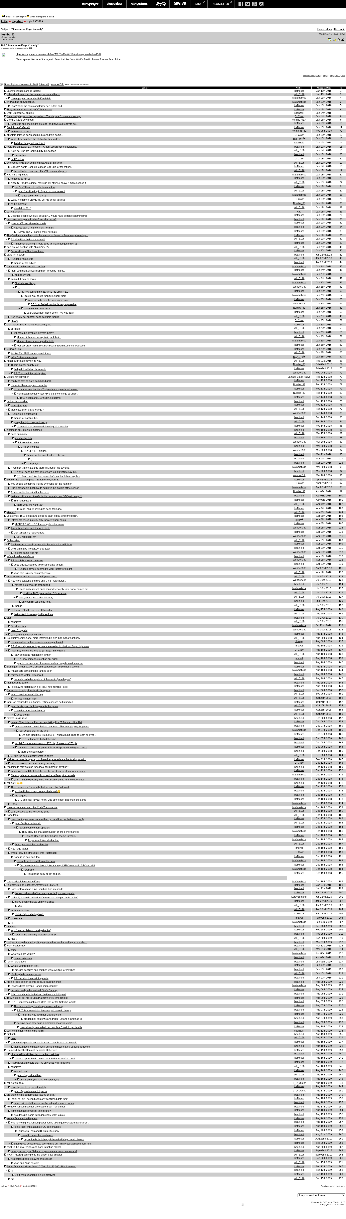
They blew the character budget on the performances (50, 831)
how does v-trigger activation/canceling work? (31, 219)
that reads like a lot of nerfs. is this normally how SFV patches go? (46, 496)
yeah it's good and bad (29, 1075)
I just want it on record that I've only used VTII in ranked (40, 1062)
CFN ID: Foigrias (30, 446)
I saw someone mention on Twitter (32, 654)
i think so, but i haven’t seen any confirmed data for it (39, 1099)
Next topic (339, 29)
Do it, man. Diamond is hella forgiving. (35, 1175)
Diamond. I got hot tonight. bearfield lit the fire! (31, 1050)
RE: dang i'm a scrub (22, 259)
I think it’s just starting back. (29, 914)
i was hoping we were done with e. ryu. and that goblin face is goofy (47, 819)
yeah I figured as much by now (30, 1091)
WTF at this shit (15, 211)
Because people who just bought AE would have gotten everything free (49, 215)
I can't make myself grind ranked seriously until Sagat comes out (53, 589)
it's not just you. (19, 405)
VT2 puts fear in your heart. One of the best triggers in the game (52, 799)
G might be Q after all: (18, 127)
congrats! (16, 622)
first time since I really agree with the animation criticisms (41, 544)
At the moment (18, 204)
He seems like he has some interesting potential (37, 642)
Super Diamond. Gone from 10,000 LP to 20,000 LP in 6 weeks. (41, 1166)
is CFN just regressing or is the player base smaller (34, 1154)
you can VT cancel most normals (28, 223)
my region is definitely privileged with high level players (54, 1139)
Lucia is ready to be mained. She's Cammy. (34, 990)
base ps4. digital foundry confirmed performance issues (44, 1103)
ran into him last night (25, 698)
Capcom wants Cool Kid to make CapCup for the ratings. (41, 167)
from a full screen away (23, 279)
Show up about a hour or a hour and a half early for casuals (43, 775)
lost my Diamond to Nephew (22, 1118)
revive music (180, 4)
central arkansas (23, 958)
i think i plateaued (16, 961)
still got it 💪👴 (15, 783)
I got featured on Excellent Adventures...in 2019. (32, 885)
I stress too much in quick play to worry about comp (38, 520)
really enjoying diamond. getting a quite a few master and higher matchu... (47, 942)
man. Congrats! (19, 630)
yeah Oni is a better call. (28, 823)
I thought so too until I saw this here (36, 861)
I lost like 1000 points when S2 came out (44, 593)
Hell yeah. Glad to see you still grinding (32, 610)
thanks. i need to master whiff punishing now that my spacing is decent (52, 1046)
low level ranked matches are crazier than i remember (36, 1106)
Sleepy (299, 641)
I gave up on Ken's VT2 (33, 195)
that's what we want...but (30, 504)
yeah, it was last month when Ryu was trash (50, 312)
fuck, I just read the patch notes (31, 844)
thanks (18, 606)
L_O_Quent (299, 1083)
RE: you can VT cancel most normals (34, 227)
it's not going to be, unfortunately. (28, 1087)
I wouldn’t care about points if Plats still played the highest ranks (52, 747)
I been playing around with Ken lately (31, 98)
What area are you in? (23, 954)
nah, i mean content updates (34, 827)
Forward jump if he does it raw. (27, 251)
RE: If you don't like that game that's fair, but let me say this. (45, 472)
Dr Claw (299, 116)
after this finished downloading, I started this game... (35, 135)
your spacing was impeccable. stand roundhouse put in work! (44, 1042)
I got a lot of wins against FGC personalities (37, 1126)
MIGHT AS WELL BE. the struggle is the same (39, 524)
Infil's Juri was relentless (24, 357)
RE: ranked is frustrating (24, 414)
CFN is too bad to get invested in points (32, 756)
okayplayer (90, 4)
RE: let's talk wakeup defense (27, 560)
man (13, 1038)
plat (9, 617)
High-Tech (17, 21)
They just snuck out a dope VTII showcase (29, 109)
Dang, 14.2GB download (20, 119)
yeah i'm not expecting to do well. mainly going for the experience (49, 779)
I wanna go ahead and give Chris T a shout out (32, 807)
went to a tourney (16, 945)
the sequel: (21, 795)
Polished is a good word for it (29, 143)
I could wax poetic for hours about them (45, 296)
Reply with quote (337, 75)
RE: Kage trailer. (19, 848)
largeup (160, 4)
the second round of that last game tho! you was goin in (44, 893)
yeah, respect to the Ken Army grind (30, 811)
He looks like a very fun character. (29, 385)
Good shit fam (18, 626)
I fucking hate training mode (26, 974)
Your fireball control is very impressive (48, 300)
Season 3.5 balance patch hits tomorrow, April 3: (33, 479)
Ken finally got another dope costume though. (35, 317)
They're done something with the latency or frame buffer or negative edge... (47, 235)
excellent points (23, 438)
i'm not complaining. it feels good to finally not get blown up (45, 243)
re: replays (32, 463)
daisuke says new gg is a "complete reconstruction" (44, 1023)
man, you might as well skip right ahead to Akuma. (38, 270)
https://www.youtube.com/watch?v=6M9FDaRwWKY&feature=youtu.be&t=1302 (58, 54)
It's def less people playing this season (31, 1159)
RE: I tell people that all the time (39, 739)
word (13, 949)
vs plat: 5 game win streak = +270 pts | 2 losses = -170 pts (46, 743)
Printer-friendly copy (15, 17)
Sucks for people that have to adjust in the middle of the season (45, 488)
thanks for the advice (25, 263)
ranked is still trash (17, 718)
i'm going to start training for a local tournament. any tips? (37, 767)
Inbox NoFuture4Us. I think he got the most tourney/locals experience (48, 771)
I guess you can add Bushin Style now (38, 1131)
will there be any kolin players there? (34, 333)
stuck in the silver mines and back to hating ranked (34, 1147)
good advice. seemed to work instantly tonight (38, 564)
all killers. (16, 328)
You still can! (20, 1071)
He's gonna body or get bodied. (44, 874)
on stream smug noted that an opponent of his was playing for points (52, 726)
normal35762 (299, 130)
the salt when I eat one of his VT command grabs (40, 171)
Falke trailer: (13, 540)
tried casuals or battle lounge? (27, 409)
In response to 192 (23, 48)
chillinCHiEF (299, 119)
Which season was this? (37, 308)
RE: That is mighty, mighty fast (30, 373)
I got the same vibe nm (26, 553)
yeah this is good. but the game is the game (34, 706)
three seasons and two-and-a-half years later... (32, 576)
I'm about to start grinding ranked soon (31, 670)
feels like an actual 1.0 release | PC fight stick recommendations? (42, 146)
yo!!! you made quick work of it (27, 634)
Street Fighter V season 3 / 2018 (21, 84)
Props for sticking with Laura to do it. (30, 528)
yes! (20, 906)
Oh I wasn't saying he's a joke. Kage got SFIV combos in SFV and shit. (57, 865)
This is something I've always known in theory (38, 1006)
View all (44, 84)
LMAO (14, 321)
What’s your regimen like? (25, 965)
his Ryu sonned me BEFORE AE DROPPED (44, 291)
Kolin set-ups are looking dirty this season (33, 151)
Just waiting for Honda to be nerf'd (25, 1030)
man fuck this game (17, 682)
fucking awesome (20, 910)
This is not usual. (23, 500)
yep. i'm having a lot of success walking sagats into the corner (50, 663)
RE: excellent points (28, 442)
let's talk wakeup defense (20, 556)
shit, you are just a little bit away (36, 597)
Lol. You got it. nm (26, 537)
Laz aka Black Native (299, 376)
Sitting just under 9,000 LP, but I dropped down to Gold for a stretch (43, 666)
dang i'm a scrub (16, 254)
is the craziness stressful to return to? (31, 1110)
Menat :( (11, 512)
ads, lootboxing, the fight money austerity (33, 763)
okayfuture (139, 4)
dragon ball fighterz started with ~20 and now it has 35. (53, 1019)
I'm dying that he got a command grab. (31, 381)
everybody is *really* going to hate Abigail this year (34, 162)
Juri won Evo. (14, 349)
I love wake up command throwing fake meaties (42, 426)
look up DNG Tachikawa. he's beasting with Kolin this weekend (51, 345)
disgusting (20, 155)
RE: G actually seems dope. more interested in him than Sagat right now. (50, 646)
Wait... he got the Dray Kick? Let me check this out (38, 199)
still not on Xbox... (16, 1083)
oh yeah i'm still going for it (36, 601)
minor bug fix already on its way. (24, 360)
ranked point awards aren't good (32, 585)
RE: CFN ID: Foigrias (35, 451)
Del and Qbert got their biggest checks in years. (50, 836)
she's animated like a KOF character (30, 548)
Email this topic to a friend (42, 17)
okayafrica (114, 4)
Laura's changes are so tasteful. (24, 91)
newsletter (221, 4)
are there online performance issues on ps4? (31, 1094)
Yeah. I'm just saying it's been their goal (41, 509)
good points (23, 714)
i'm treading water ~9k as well (27, 675)
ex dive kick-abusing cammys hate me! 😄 (37, 791)
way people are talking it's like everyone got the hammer (41, 483)
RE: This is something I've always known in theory (44, 1010)
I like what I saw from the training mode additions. (33, 94)
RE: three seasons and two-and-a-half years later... (38, 580)
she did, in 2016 (22, 208)
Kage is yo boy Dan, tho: (27, 857)
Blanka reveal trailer (18, 376)
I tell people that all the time (33, 730)
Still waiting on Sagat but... (21, 102)
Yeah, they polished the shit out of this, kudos (35, 139)
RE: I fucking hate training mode (31, 978)
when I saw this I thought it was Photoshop (34, 853)
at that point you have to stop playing (39, 1079)
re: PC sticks (17, 159)
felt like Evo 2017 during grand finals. (31, 353)
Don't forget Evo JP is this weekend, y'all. (29, 324)
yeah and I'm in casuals (26, 1163)
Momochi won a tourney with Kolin (35, 341)
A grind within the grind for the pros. (30, 492)
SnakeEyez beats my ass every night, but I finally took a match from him (52, 1143)
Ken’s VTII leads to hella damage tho (35, 187)
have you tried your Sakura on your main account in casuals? (44, 1151)
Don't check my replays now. (29, 532)
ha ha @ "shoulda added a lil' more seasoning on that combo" (44, 897)
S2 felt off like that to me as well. (28, 239)
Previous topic (324, 29)
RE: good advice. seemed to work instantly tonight (45, 569)
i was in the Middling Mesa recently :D (35, 934)
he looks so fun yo (20, 178)
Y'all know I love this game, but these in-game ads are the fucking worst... (46, 759)
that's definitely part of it (33, 751)
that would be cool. (21, 131)
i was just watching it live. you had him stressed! (36, 889)
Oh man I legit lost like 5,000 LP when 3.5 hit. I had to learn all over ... (59, 735)
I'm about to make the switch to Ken (26, 266)
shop (198, 4)
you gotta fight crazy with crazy (30, 422)
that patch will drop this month (30, 369)
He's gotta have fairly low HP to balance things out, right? (47, 393)
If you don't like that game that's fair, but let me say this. (40, 467)
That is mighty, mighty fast (24, 365)
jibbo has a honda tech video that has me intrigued (38, 994)
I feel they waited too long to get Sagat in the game (38, 650)
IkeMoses (299, 91)
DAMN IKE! (17, 918)
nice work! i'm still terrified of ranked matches (35, 1054)
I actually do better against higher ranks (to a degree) (42, 679)
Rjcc (297, 519)
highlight (11, 1034)
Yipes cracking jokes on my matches (34, 901)
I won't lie (29, 869)
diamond (11, 926)
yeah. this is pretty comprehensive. (32, 573)
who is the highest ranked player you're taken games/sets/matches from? (50, 1122)
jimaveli (299, 645)
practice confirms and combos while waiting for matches (45, 970)
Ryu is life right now (17, 174)
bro (12, 1179)
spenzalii (299, 113)
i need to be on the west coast (37, 1135)
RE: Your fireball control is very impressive (53, 304)
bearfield (299, 146)
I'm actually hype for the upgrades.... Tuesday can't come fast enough (44, 116)
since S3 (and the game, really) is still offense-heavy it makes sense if (48, 183)
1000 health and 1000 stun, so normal (40, 398)
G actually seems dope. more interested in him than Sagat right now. (43, 638)
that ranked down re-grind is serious (33, 614)
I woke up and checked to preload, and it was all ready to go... (44, 124)
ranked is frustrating (17, 401)
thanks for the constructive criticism (45, 455)
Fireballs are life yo (25, 283)
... (19, 287)
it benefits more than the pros (29, 710)
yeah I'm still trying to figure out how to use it (41, 191)
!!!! (12, 922)
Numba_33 (7, 34)
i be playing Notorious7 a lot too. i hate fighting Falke (39, 686)
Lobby (4, 21)
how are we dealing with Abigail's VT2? (28, 247)
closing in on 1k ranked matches (24, 430)
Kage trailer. (13, 815)
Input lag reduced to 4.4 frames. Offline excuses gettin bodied (40, 702)
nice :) (14, 938)
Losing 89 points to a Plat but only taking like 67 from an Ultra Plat (46, 722)
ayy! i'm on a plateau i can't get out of (30, 930)
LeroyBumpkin (299, 896)
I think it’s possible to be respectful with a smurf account (45, 1058)
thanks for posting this (25, 418)
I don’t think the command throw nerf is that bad (36, 106)
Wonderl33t (57, 84)
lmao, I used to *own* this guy (27, 694)
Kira (299, 211)
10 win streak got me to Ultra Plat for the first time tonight (37, 998)
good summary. (19, 434)
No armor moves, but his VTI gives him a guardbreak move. (46, 389)
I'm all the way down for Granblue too (41, 1014)
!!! (12, 1170)
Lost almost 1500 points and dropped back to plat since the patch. (42, 515)
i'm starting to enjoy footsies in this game (28, 690)
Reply (325, 75)
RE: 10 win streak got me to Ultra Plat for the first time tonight (43, 1002)
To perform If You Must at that (43, 840)
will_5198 (299, 94)
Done (14, 804)
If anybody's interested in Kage (23, 881)
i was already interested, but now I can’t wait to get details (51, 1027)
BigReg (297, 139)
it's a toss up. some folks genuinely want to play (39, 1115)
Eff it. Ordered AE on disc (20, 113)
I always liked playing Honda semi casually (34, 986)
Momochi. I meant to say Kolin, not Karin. (39, 337)
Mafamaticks (299, 97)
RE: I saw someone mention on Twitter (37, 659)
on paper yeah (23, 275)
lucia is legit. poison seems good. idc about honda (34, 981)
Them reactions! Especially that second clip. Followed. (40, 787)
